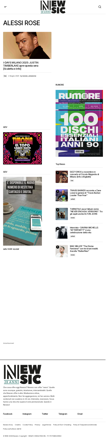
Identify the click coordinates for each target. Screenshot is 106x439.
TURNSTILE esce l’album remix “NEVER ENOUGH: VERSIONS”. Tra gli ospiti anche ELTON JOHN (86, 211)
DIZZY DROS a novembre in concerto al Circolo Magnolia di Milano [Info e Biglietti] (84, 174)
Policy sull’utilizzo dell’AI (12, 429)
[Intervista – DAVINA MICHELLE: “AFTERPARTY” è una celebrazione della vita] (62, 232)
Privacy (37, 425)
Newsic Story (8, 425)
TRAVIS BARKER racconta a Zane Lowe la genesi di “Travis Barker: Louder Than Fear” (85, 193)
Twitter (45, 414)
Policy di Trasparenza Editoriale (85, 425)
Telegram (62, 414)
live (5, 76)
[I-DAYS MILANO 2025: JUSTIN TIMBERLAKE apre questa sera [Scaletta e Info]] (27, 45)
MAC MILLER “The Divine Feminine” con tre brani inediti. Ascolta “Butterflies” (84, 248)
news (73, 218)
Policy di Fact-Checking (62, 425)
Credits (18, 425)
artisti (73, 199)
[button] (5, 7)
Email (80, 414)
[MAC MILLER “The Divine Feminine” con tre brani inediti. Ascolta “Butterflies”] (62, 251)
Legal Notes (46, 425)
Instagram (27, 414)
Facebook (7, 414)
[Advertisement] (26, 102)
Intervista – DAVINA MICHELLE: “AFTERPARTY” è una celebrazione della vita (84, 230)
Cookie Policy (28, 425)
